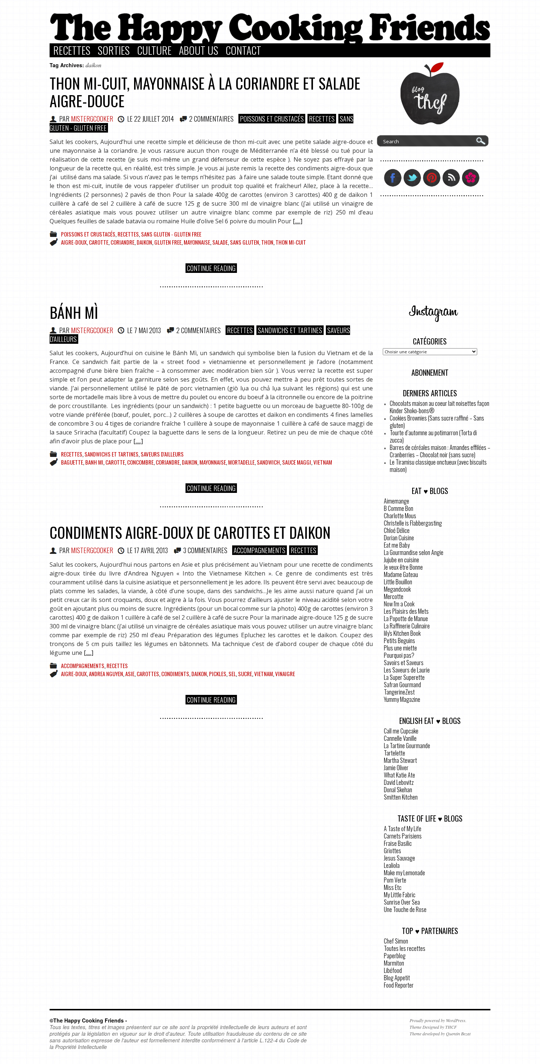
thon (267, 242)
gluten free (167, 242)
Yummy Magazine (402, 699)
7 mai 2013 (147, 330)
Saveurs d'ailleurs (162, 454)
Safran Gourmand (402, 684)
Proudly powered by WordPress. (438, 1020)
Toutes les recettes (404, 948)
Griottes (392, 850)
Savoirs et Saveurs (404, 662)
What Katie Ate (399, 775)
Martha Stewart (400, 760)
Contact (243, 50)
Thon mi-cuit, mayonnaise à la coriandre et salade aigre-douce (205, 92)
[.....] (297, 221)
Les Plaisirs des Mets (406, 611)
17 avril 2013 (151, 550)
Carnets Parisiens (403, 836)
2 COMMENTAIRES (211, 118)
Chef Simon (396, 941)
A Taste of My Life (402, 828)
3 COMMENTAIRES (205, 550)
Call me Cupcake (401, 730)
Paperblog (395, 955)
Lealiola (392, 865)
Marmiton (394, 963)
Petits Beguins (399, 640)
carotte (98, 242)
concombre (140, 462)
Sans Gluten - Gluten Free (171, 234)
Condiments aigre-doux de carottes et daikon (190, 532)
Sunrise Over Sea (402, 902)
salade (220, 242)
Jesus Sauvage (399, 858)
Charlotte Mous (400, 515)
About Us (198, 50)
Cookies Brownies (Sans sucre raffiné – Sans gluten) (437, 422)
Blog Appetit (397, 977)
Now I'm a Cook (399, 603)
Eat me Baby (397, 545)
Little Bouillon (398, 581)
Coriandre (122, 242)
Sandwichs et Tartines (290, 330)
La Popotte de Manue (406, 618)
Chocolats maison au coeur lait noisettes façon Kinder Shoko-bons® (439, 407)
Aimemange (396, 501)
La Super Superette (404, 677)
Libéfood (393, 970)
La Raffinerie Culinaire (407, 625)
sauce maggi (296, 462)
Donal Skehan (398, 789)
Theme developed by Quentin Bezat (440, 1033)
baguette (72, 462)
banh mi (94, 462)
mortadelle (241, 462)
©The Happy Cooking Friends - (88, 1020)
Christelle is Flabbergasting (413, 523)
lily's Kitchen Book (402, 633)
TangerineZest (399, 692)
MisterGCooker (92, 118)
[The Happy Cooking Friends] (270, 41)
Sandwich (268, 462)
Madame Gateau (401, 574)
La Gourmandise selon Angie (413, 552)
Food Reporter (399, 985)
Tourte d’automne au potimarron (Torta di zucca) (433, 436)
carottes (148, 674)
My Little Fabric (399, 894)
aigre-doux (74, 242)
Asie (129, 674)
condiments (175, 674)
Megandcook (397, 589)
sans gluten (244, 242)
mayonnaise (197, 242)
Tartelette (394, 753)
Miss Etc (393, 887)
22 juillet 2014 (154, 118)
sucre (245, 674)
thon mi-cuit (291, 242)
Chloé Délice (397, 530)
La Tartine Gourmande (407, 745)
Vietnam (322, 462)
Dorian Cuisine (399, 537)
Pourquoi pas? (399, 655)
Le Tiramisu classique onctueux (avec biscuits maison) (438, 466)
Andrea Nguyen (106, 674)
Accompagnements (259, 550)
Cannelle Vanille (400, 738)
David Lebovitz (399, 782)
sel (232, 674)
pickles (217, 674)
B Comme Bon (398, 508)
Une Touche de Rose (405, 909)
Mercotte (393, 596)
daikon (144, 242)
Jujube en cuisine (401, 559)
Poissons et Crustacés (272, 118)
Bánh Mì (74, 312)
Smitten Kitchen (401, 797)
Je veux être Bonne (403, 567)
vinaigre (285, 674)
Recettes (71, 50)
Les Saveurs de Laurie (407, 670)
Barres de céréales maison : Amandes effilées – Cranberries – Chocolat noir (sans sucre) (440, 451)
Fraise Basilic (398, 843)
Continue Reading (211, 268)
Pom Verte (395, 880)
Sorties (114, 50)
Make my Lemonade (404, 872)
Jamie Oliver (396, 767)
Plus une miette (400, 647)
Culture (154, 50)
